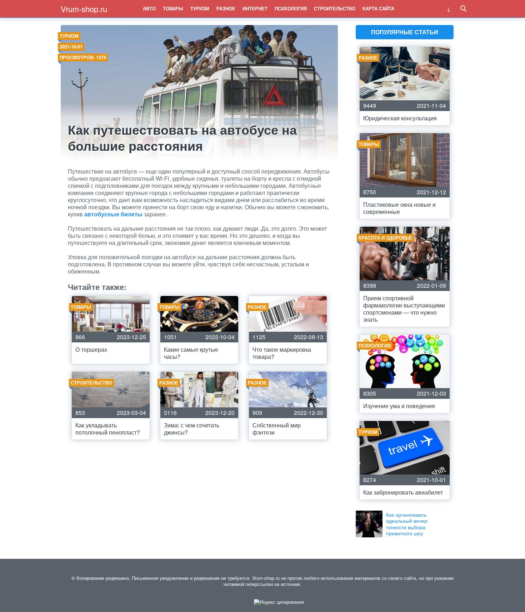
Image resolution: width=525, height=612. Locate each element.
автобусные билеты (113, 214)
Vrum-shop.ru (84, 8)
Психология (291, 8)
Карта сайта (378, 8)
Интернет (255, 8)
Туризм (199, 8)
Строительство (334, 8)
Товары (173, 8)
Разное (225, 8)
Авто (149, 8)
